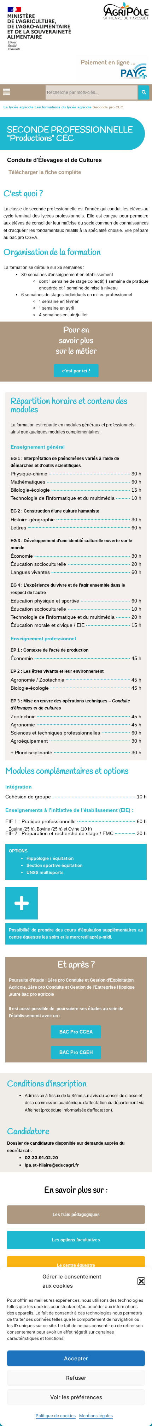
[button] (141, 1281)
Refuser (76, 1377)
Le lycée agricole (19, 107)
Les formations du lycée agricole (63, 107)
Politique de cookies (56, 1415)
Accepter (76, 1358)
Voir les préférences (76, 1397)
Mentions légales (96, 1415)
